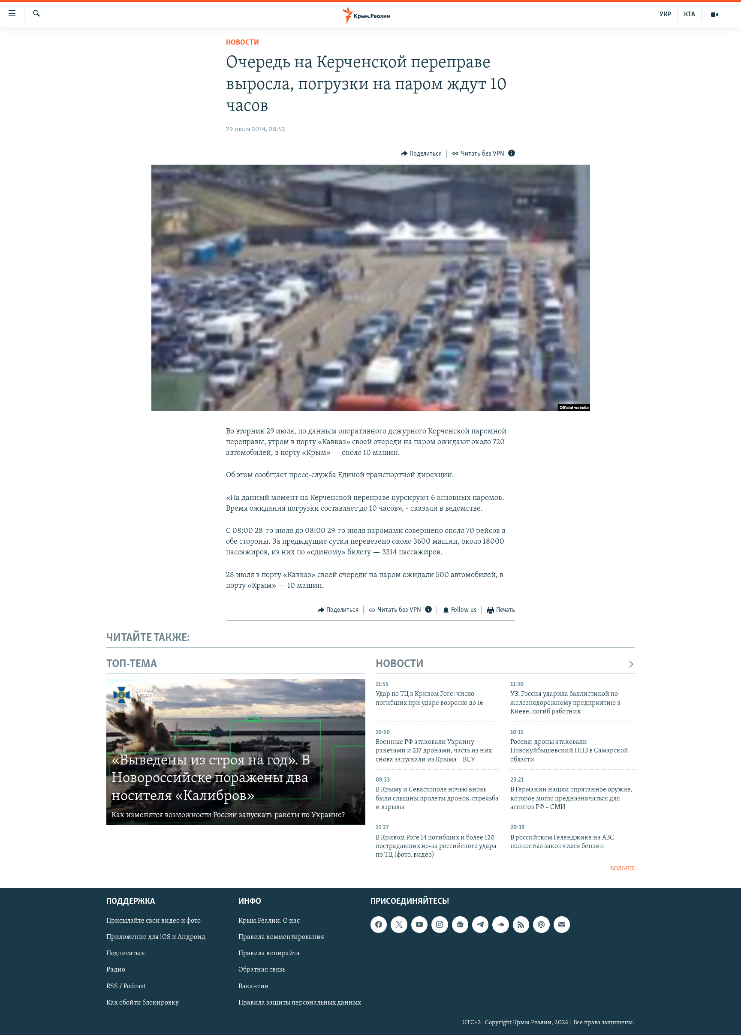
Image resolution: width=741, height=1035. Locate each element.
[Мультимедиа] (714, 15)
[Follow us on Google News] (460, 925)
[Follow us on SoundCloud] (500, 925)
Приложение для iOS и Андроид (155, 937)
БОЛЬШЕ (622, 869)
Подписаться (125, 954)
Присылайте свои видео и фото (153, 921)
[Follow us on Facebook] (378, 925)
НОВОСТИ (400, 664)
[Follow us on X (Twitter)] (399, 925)
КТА (689, 14)
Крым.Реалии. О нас (269, 921)
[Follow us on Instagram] (439, 925)
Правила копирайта (269, 954)
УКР (665, 14)
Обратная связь (261, 970)
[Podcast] (541, 925)
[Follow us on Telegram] (480, 925)
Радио (115, 970)
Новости (242, 43)
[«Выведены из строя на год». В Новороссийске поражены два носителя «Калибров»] (235, 752)
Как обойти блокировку (142, 1002)
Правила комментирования (281, 937)
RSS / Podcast (126, 986)
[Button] (421, 153)
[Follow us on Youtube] (419, 925)
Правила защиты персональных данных (299, 1002)
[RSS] (521, 925)
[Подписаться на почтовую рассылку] (562, 925)
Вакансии (253, 986)
